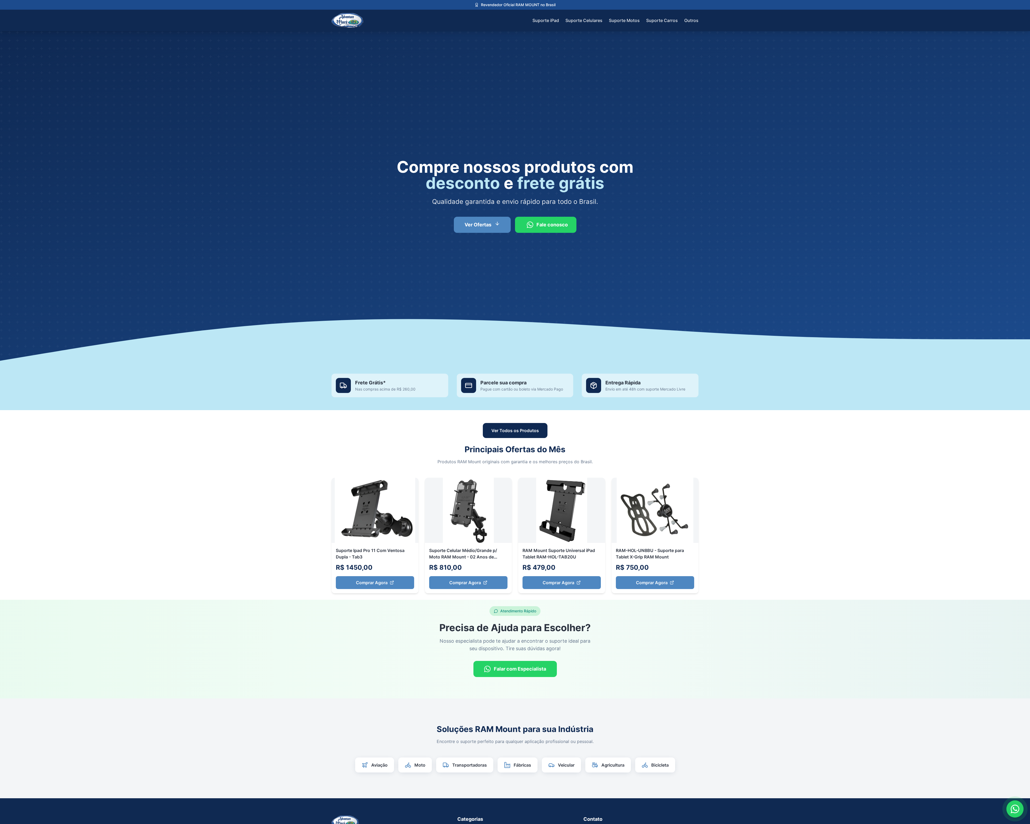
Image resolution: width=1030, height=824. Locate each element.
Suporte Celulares (583, 20)
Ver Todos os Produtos (515, 430)
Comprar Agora (372, 582)
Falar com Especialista (520, 669)
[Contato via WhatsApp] (1015, 809)
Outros (691, 20)
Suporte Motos (624, 20)
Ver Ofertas (478, 224)
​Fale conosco (552, 224)
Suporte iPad (545, 20)
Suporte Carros (662, 20)
